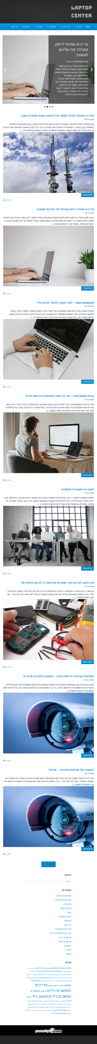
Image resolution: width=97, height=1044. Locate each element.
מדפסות (67, 924)
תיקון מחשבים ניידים (59, 1017)
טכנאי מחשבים (64, 920)
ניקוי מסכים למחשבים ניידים (60, 1010)
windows (54, 971)
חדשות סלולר (65, 911)
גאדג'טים (26, 27)
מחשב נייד (40, 1000)
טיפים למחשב (34, 981)
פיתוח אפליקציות (61, 1013)
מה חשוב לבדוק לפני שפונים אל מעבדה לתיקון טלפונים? (57, 585)
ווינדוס (49, 981)
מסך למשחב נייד (63, 1004)
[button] (48, 867)
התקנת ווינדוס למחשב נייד (59, 981)
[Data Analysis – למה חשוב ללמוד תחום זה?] (48, 352)
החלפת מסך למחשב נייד (38, 978)
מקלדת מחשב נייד (53, 1004)
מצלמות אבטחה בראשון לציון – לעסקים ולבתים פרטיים (58, 679)
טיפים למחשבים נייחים (58, 984)
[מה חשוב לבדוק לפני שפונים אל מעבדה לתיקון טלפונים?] (48, 632)
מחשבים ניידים (64, 941)
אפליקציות (57, 974)
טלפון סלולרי (35, 984)
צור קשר (14, 27)
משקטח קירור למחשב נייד (47, 1007)
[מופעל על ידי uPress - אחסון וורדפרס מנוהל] (48, 1033)
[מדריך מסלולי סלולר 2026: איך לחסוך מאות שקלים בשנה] (48, 166)
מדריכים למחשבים (63, 932)
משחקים (52, 27)
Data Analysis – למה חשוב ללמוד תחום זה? (73, 49)
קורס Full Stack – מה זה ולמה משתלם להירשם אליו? (59, 399)
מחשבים (35, 994)
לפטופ (67, 988)
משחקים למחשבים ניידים (34, 1004)
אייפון (39, 971)
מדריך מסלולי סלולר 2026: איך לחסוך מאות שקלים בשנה (57, 118)
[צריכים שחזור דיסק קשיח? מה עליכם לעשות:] (48, 259)
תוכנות (39, 27)
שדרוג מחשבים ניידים (47, 1013)
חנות (69, 916)
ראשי (88, 27)
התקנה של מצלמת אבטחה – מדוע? (71, 773)
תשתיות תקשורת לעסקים (78, 492)
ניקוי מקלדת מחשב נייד (45, 1010)
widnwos (47, 971)
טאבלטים (42, 981)
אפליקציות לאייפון (63, 899)
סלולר (79, 27)
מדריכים (66, 27)
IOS (42, 971)
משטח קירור (59, 1007)
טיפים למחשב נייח (45, 984)
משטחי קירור (67, 1007)
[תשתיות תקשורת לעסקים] (48, 539)
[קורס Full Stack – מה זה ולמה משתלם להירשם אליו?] (48, 446)
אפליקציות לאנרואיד (62, 903)
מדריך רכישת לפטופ (56, 989)
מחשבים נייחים (64, 945)
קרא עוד (8, 203)
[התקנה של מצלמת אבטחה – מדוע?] (48, 820)
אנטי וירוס (34, 971)
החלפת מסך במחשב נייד (53, 978)
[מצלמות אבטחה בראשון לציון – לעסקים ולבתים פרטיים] (48, 726)
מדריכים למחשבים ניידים (60, 936)
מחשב (44, 994)
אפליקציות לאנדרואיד (44, 974)
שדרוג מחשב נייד (36, 1013)
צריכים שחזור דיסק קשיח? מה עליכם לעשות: (65, 212)
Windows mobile (64, 971)
